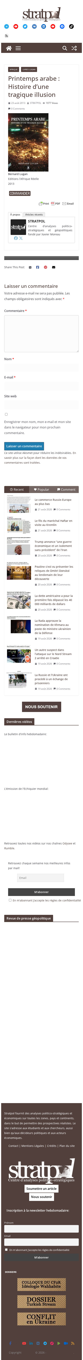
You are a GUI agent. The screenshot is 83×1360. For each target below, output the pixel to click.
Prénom (9, 1222)
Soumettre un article (41, 1189)
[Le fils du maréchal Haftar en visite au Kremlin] (19, 525)
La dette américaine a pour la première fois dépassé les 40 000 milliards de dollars (54, 600)
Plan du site (67, 1146)
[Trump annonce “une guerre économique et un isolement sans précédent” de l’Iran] (19, 546)
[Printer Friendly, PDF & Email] (56, 204)
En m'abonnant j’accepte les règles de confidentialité (47, 900)
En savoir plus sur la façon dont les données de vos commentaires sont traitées (40, 457)
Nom (9, 359)
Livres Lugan (29, 69)
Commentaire (15, 311)
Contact (13, 1146)
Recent (19, 489)
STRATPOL (35, 103)
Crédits (51, 1146)
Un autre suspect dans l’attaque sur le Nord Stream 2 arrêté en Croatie (53, 654)
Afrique (14, 69)
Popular (43, 489)
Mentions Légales (32, 1146)
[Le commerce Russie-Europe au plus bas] (19, 504)
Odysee (67, 843)
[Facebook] (16, 238)
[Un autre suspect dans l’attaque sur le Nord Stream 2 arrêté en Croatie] (19, 654)
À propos (15, 214)
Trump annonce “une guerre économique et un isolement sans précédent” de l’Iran (53, 546)
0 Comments (18, 108)
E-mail (10, 377)
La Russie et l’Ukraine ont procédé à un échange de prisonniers (51, 679)
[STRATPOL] (9, 48)
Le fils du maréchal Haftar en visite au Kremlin (53, 523)
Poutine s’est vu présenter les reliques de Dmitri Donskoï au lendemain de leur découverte (54, 573)
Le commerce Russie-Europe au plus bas (53, 502)
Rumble (9, 848)
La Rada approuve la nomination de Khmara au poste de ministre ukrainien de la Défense (53, 627)
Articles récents (34, 214)
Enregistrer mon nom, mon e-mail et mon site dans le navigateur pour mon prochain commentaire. (37, 427)
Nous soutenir (41, 1197)
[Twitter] (21, 238)
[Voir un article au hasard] (74, 48)
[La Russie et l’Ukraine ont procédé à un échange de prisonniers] (19, 679)
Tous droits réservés (60, 1352)
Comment (68, 489)
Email (7, 1236)
